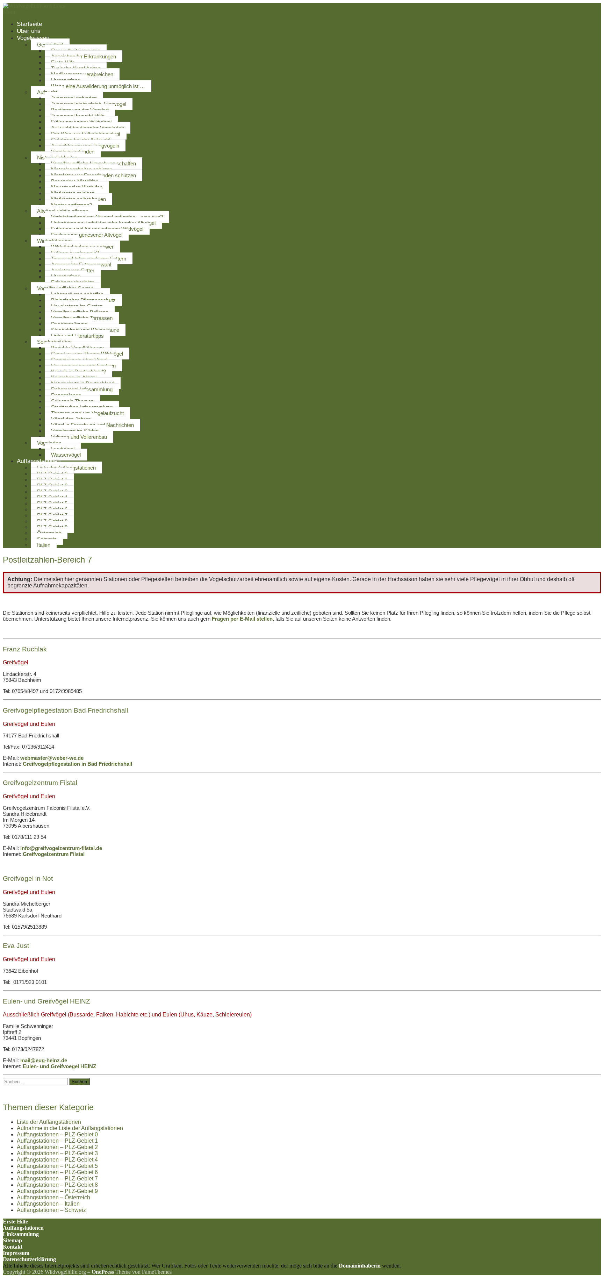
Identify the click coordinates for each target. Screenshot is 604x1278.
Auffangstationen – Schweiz (51, 1210)
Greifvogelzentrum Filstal (54, 854)
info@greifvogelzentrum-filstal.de (61, 848)
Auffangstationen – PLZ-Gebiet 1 (57, 1141)
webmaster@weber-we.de (52, 758)
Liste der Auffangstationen (49, 1122)
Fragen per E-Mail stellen (242, 619)
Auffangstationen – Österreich (53, 1197)
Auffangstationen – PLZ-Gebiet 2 (57, 1147)
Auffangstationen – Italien (48, 1204)
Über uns (29, 31)
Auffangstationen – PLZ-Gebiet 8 (57, 1185)
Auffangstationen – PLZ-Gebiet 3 (57, 1153)
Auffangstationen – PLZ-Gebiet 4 (57, 1160)
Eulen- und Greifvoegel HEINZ (59, 1066)
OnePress (103, 1272)
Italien (43, 545)
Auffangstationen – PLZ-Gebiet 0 (57, 1134)
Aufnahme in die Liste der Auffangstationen (70, 1128)
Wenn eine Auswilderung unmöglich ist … (98, 86)
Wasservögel (66, 455)
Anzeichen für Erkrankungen (83, 56)
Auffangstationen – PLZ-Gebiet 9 (57, 1191)
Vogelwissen (33, 38)
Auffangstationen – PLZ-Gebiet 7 (57, 1178)
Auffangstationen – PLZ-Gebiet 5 (57, 1166)
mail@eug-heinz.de (43, 1060)
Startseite (29, 24)
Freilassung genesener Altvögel (86, 235)
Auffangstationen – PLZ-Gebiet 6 (57, 1172)
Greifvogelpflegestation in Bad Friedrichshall (77, 764)
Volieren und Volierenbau (79, 437)
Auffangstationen (38, 461)
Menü (10, 12)
